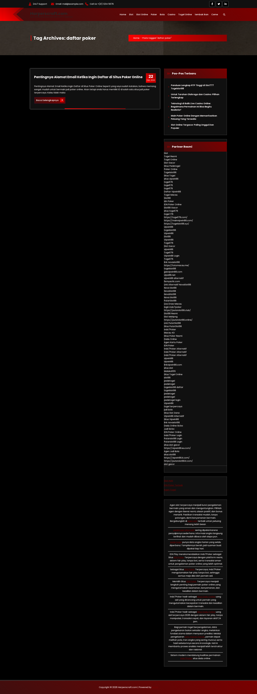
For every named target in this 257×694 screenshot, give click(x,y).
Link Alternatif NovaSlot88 (177, 284)
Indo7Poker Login (173, 435)
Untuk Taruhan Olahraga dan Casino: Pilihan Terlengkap (195, 96)
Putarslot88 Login (173, 438)
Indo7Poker (170, 329)
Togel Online (185, 14)
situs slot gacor (172, 444)
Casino (171, 14)
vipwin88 (168, 226)
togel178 (168, 182)
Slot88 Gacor (171, 207)
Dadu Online (170, 339)
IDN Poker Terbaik (173, 485)
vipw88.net (169, 275)
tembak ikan (201, 14)
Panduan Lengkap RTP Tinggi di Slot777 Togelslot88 (192, 87)
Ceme (214, 14)
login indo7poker (173, 307)
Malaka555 (170, 371)
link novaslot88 (172, 262)
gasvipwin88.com (173, 271)
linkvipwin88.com (173, 364)
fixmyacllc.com (172, 281)
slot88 (167, 377)
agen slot (192, 521)
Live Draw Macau (173, 303)
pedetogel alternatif (184, 530)
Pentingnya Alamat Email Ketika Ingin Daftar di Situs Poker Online (88, 77)
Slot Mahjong (170, 316)
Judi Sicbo (169, 428)
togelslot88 (170, 230)
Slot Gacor (169, 162)
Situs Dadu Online (206, 596)
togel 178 (168, 214)
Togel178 (168, 242)
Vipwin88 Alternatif (174, 416)
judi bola (168, 409)
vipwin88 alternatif (174, 278)
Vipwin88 (168, 233)
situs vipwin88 (171, 178)
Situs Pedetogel (172, 166)
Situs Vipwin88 (171, 419)
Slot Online (142, 14)
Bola (162, 14)
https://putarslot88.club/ (177, 310)
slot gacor (169, 464)
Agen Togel (170, 489)
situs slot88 (170, 454)
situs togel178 (171, 210)
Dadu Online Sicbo (173, 425)
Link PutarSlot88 (172, 323)
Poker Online (170, 169)
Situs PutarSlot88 (173, 326)
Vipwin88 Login (171, 255)
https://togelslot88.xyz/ (176, 223)
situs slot (168, 368)
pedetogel (169, 380)
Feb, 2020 (151, 77)
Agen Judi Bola (171, 451)
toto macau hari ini (194, 636)
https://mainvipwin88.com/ (178, 220)
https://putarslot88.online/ (178, 319)
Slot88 (167, 198)
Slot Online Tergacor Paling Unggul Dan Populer (192, 126)
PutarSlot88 (170, 300)
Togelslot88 (170, 172)
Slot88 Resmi (170, 313)
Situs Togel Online (173, 374)
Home (123, 14)
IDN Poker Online (173, 204)
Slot (131, 14)
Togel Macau (170, 194)
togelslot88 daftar (173, 387)
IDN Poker (169, 345)
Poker (154, 14)
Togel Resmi (170, 156)
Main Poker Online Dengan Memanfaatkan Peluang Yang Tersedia (194, 117)
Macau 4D (169, 332)
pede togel (176, 542)
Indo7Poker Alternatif (175, 348)
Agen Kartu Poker (173, 342)
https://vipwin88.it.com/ (177, 457)
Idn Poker (169, 201)
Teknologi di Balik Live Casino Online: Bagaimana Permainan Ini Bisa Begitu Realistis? (191, 106)
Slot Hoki (168, 480)
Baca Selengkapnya (50, 100)
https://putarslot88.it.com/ (178, 460)
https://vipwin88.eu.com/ (177, 448)
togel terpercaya (173, 406)
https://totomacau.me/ (176, 265)
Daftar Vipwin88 (172, 191)
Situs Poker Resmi (173, 335)
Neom (155, 687)
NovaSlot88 (170, 291)
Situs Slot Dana (171, 412)
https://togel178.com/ (175, 217)
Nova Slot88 (170, 287)
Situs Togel (169, 175)
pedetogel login (172, 400)
